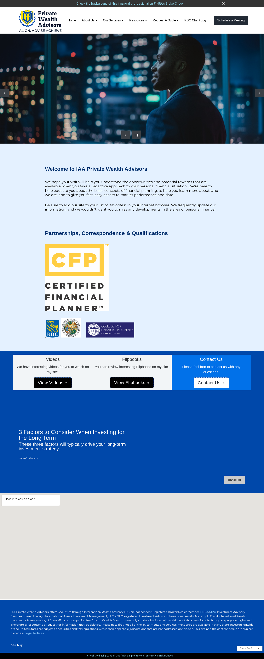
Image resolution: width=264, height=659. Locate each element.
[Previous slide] (4, 93)
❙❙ (136, 135)
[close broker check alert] (223, 3)
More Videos (28, 458)
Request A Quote (164, 20)
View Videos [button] (50, 382)
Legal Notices (34, 633)
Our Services (112, 20)
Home (72, 20)
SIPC (212, 612)
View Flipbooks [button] (129, 382)
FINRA (204, 612)
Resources (136, 20)
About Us (88, 20)
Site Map (17, 645)
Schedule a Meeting (231, 20)
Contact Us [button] (209, 382)
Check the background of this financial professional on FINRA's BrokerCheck (130, 3)
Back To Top (248, 648)
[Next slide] (259, 93)
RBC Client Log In (196, 20)
